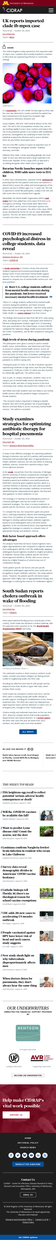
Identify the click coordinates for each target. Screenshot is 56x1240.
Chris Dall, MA (8, 442)
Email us (28, 1194)
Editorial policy (28, 1143)
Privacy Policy (28, 1222)
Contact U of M (41, 1219)
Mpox (11, 37)
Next (32, 749)
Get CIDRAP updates (28, 1237)
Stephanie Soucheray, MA (13, 257)
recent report (43, 718)
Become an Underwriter (28, 1075)
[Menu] (51, 10)
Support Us (16, 1115)
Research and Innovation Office (19, 1219)
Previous (28, 749)
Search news (28, 1147)
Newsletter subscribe (28, 1164)
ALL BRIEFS (28, 732)
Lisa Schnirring (9, 34)
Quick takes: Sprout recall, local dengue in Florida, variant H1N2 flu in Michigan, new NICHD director (21, 758)
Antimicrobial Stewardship (21, 445)
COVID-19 (13, 260)
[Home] (12, 9)
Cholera (13, 612)
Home (28, 1138)
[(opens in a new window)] (19, 3)
